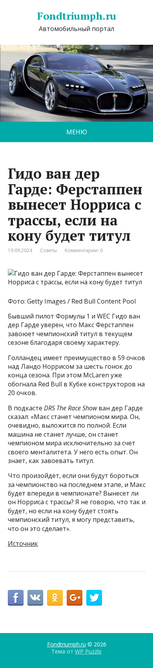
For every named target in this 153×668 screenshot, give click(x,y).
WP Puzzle (88, 651)
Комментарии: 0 (84, 250)
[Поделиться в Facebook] (16, 598)
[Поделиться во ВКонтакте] (35, 598)
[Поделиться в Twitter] (94, 598)
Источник (23, 543)
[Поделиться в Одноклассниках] (55, 598)
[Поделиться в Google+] (74, 598)
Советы (48, 250)
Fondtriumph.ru (76, 16)
